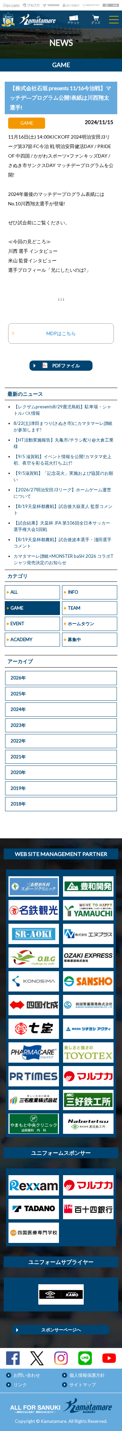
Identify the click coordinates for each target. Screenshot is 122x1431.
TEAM (74, 608)
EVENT (17, 623)
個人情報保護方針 (87, 1375)
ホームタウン (81, 623)
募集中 (74, 639)
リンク (20, 1384)
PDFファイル (63, 365)
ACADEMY (21, 639)
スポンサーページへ (61, 1329)
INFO (73, 592)
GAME (17, 608)
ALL (14, 592)
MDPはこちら (61, 333)
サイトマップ (82, 1384)
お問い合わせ (27, 1375)
